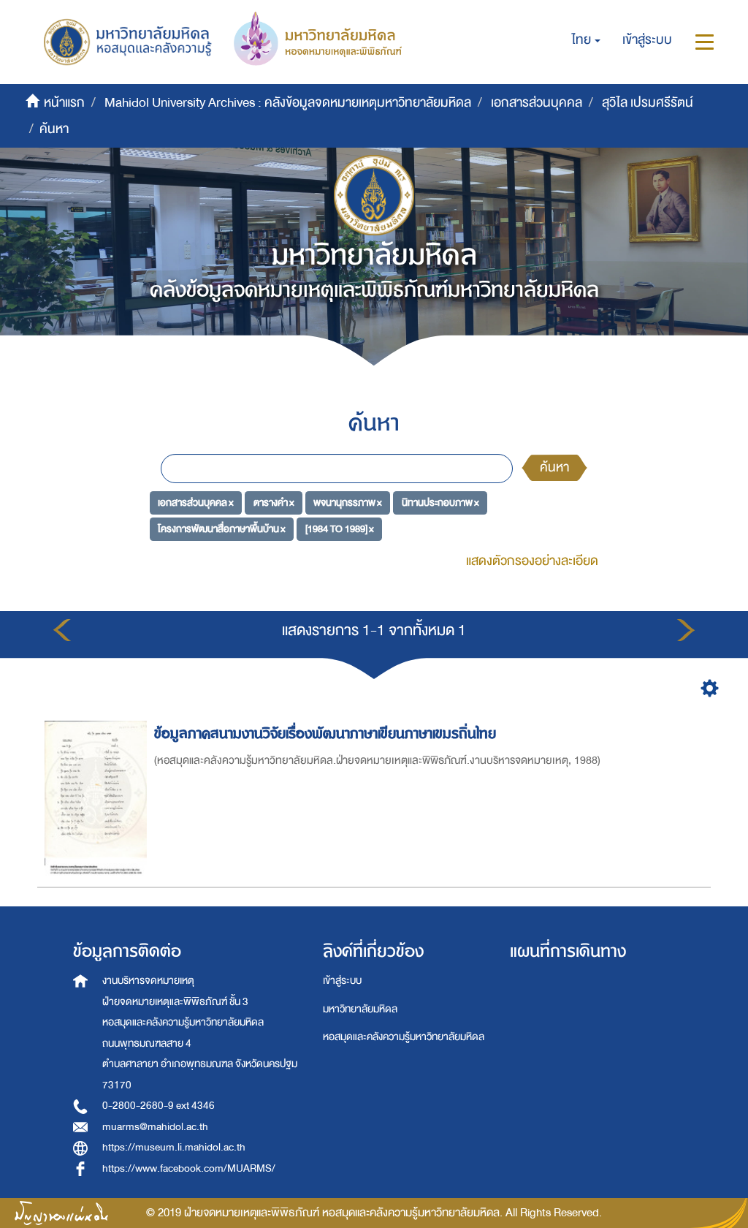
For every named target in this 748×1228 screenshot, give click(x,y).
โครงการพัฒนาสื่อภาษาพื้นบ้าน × (222, 528)
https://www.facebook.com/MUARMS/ (188, 1168)
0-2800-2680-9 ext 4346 (158, 1105)
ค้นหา (554, 467)
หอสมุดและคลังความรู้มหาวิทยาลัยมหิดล (403, 1037)
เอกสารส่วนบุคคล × (196, 502)
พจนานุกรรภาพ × (347, 502)
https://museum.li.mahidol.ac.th (173, 1147)
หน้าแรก (64, 102)
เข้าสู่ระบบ (342, 980)
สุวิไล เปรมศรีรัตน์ (647, 102)
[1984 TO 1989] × (339, 528)
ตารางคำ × (273, 502)
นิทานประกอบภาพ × (440, 502)
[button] (586, 40)
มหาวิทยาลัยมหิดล (360, 1009)
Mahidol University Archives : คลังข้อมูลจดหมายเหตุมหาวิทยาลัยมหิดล (287, 102)
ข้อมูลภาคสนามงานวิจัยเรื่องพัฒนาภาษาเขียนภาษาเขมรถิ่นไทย (325, 733)
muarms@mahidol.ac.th (155, 1127)
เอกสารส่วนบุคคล (536, 102)
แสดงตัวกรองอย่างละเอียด (532, 561)
